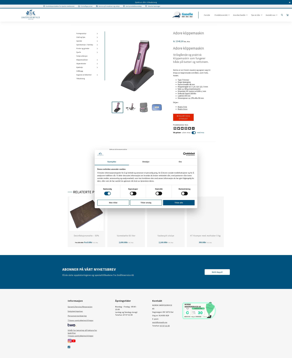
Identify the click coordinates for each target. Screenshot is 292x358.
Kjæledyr (79, 67)
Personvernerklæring (77, 316)
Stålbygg (79, 71)
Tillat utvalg (146, 203)
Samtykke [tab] (111, 162)
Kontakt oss (270, 15)
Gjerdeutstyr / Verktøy (84, 45)
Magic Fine (182, 107)
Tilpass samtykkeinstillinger (80, 320)
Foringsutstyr (81, 33)
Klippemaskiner (82, 60)
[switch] (133, 193)
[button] (117, 107)
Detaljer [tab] (146, 162)
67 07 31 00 (165, 326)
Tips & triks (255, 15)
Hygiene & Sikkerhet (83, 75)
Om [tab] (180, 162)
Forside (207, 15)
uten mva (186, 132)
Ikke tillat (113, 203)
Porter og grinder (82, 48)
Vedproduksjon (82, 56)
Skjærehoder (81, 63)
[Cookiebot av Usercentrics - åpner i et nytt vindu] (185, 154)
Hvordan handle (239, 15)
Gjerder (79, 41)
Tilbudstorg (80, 79)
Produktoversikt (221, 15)
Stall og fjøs (80, 37)
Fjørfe (78, 52)
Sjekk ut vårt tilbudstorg (146, 2)
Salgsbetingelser (75, 311)
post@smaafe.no (159, 322)
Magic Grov (182, 109)
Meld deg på (217, 272)
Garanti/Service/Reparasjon (80, 307)
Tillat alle (179, 203)
